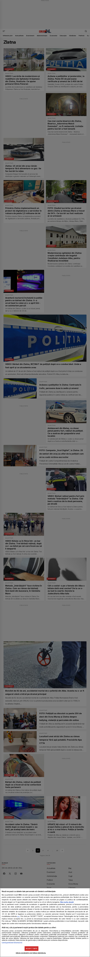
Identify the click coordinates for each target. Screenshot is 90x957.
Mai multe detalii (67, 902)
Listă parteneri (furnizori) (12, 943)
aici (18, 916)
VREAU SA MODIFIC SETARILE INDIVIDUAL (31, 953)
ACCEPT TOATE (31, 948)
